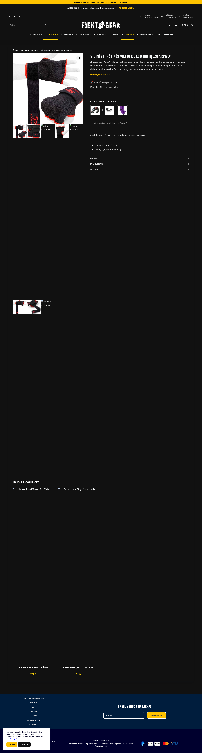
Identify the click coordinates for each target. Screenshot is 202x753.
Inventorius (84, 34)
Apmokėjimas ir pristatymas (121, 744)
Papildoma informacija (97, 164)
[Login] (176, 25)
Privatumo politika (13, 739)
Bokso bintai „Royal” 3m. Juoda (78, 667)
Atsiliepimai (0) (95, 170)
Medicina (100, 34)
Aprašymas (93, 158)
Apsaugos (52, 34)
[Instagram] (15, 16)
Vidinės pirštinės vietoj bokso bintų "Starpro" (110, 123)
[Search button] (45, 25)
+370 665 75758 (171, 17)
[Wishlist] (169, 25)
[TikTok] (20, 16)
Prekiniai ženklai (146, 34)
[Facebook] (10, 16)
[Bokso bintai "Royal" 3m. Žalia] (33, 575)
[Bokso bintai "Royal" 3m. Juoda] (78, 575)
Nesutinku (24, 744)
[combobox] (25, 25)
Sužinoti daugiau (125, 8)
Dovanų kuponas (168, 34)
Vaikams (116, 34)
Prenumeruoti (156, 715)
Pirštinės (36, 34)
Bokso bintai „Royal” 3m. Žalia (33, 667)
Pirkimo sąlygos (101, 746)
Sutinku (12, 744)
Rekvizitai (104, 744)
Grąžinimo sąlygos (92, 744)
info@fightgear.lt (188, 17)
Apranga (67, 34)
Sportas (129, 34)
